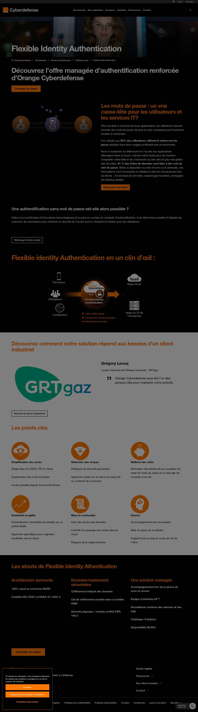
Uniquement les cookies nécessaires (27, 694)
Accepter (27, 687)
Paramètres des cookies (27, 702)
